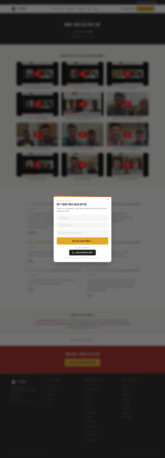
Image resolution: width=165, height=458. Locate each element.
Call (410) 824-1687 (84, 252)
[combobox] (82, 233)
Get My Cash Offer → (82, 241)
